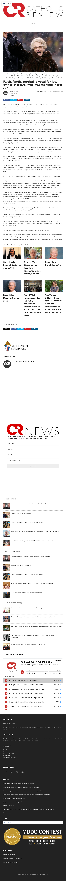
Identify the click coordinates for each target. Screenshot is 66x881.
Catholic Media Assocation (9, 854)
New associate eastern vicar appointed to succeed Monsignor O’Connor (30, 504)
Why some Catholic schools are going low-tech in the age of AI (28, 644)
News (44, 91)
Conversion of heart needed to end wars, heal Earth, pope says (28, 608)
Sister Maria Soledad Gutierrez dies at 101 (12, 265)
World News (59, 91)
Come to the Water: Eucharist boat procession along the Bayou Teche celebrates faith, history (36, 626)
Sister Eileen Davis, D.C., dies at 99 (11, 298)
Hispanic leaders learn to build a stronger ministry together (27, 522)
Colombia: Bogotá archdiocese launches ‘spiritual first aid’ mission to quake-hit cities (33, 617)
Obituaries (49, 91)
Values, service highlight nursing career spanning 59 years (26, 592)
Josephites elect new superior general (21, 513)
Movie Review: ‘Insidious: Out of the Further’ (14, 798)
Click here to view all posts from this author (24, 361)
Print (6, 328)
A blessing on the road (8, 805)
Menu (33, 23)
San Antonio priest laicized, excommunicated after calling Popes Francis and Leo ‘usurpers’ (35, 531)
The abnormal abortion (9, 813)
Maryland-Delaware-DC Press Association (13, 858)
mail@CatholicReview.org (9, 757)
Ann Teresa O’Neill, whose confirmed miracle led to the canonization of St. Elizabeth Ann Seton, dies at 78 (53, 304)
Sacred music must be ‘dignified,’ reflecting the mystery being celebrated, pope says (33, 541)
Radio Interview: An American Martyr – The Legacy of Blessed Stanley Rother (32, 583)
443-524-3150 (6, 755)
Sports (54, 91)
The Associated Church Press (10, 862)
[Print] (4, 329)
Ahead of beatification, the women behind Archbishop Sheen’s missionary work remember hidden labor (28, 809)
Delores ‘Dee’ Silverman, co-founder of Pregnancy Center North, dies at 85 (33, 268)
